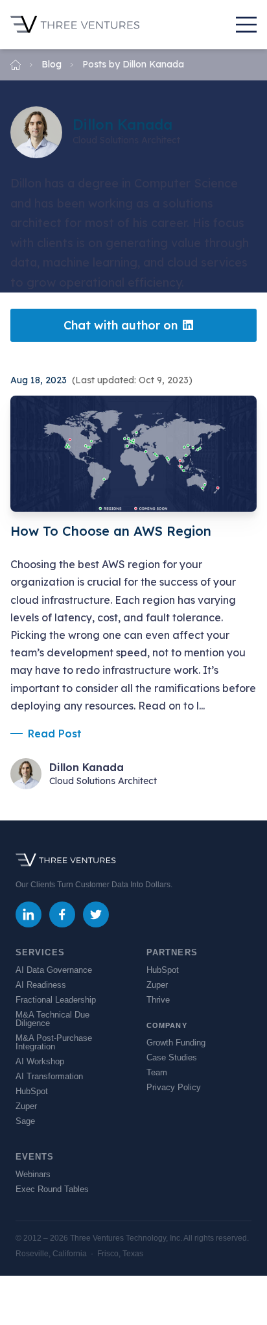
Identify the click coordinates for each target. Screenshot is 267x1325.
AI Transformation (49, 1076)
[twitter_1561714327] (96, 914)
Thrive (158, 1000)
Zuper (26, 1106)
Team (156, 1072)
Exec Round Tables (52, 1189)
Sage (25, 1121)
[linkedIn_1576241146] (28, 914)
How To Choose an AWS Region (110, 531)
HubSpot (32, 1091)
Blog (51, 64)
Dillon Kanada (86, 767)
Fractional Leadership (56, 1000)
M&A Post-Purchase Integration (54, 1042)
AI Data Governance (54, 970)
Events (35, 1156)
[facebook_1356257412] (62, 914)
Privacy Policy (173, 1087)
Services (40, 952)
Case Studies (171, 1057)
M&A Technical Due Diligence (52, 1018)
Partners (172, 952)
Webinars (33, 1174)
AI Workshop (40, 1061)
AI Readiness (41, 985)
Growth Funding (175, 1042)
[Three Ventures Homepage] (75, 24)
